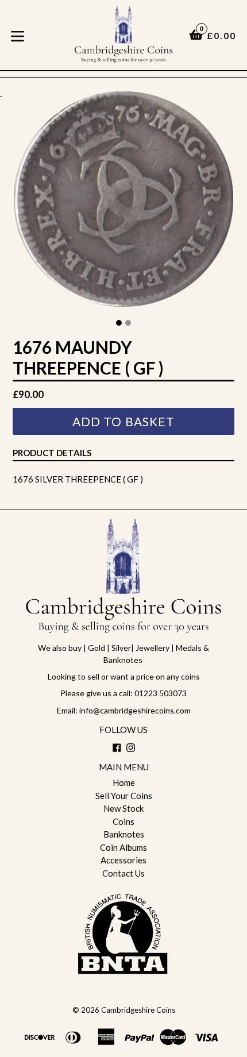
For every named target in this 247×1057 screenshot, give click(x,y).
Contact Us (123, 873)
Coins (123, 821)
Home (124, 782)
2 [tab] (128, 323)
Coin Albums (123, 847)
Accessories (123, 860)
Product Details (52, 453)
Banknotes (123, 834)
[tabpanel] (123, 202)
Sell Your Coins (123, 795)
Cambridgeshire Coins (138, 1009)
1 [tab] (119, 323)
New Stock (123, 808)
